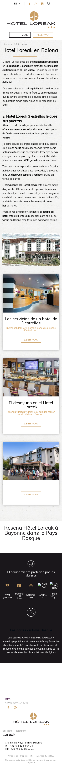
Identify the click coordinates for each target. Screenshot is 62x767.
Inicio (7, 44)
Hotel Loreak (20, 44)
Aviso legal (13, 756)
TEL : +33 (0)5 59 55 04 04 (50, 3)
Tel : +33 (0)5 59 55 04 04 (19, 745)
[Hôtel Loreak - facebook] (29, 4)
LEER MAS (31, 339)
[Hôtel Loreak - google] (35, 4)
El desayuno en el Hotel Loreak (31, 405)
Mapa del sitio (27, 756)
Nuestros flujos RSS (44, 756)
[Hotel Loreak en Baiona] (42, 3)
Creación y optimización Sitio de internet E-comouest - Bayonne (31, 761)
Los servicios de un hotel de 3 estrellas (31, 321)
